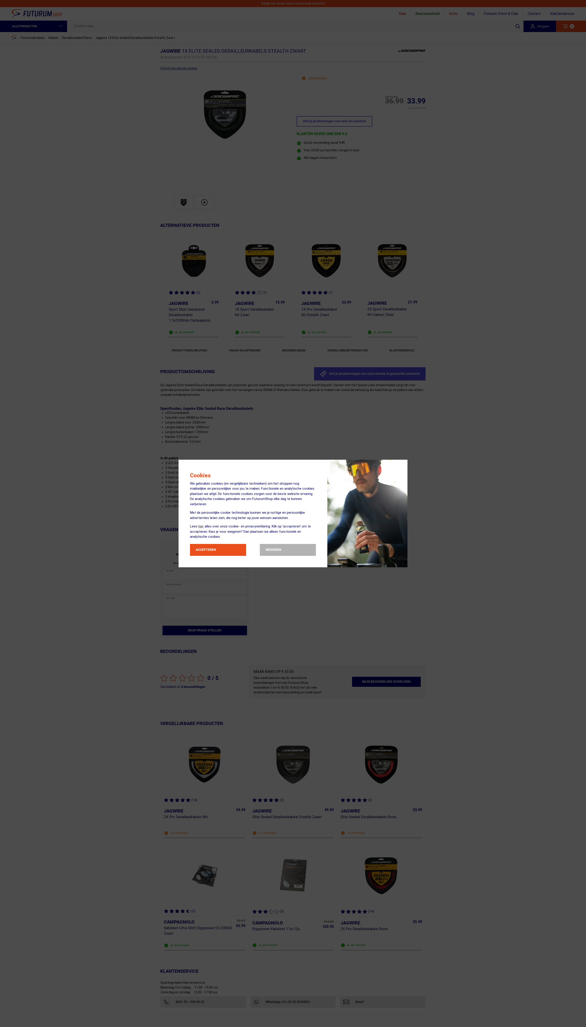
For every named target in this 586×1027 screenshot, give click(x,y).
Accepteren (206, 550)
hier (201, 526)
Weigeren (273, 550)
